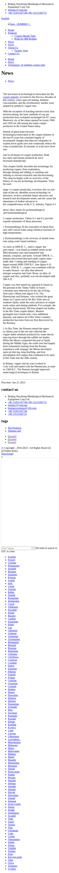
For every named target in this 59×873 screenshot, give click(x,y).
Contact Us (14, 53)
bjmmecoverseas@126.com (22, 408)
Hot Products (14, 428)
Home (11, 30)
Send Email (7, 453)
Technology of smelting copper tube (26, 65)
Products (12, 33)
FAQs (11, 44)
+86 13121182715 (17, 414)
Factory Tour (21, 50)
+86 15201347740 (17, 411)
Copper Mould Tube (25, 35)
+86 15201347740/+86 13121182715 (27, 12)
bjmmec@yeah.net (17, 10)
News (11, 41)
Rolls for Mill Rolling (25, 38)
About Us (13, 47)
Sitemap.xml (14, 430)
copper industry (11, 97)
